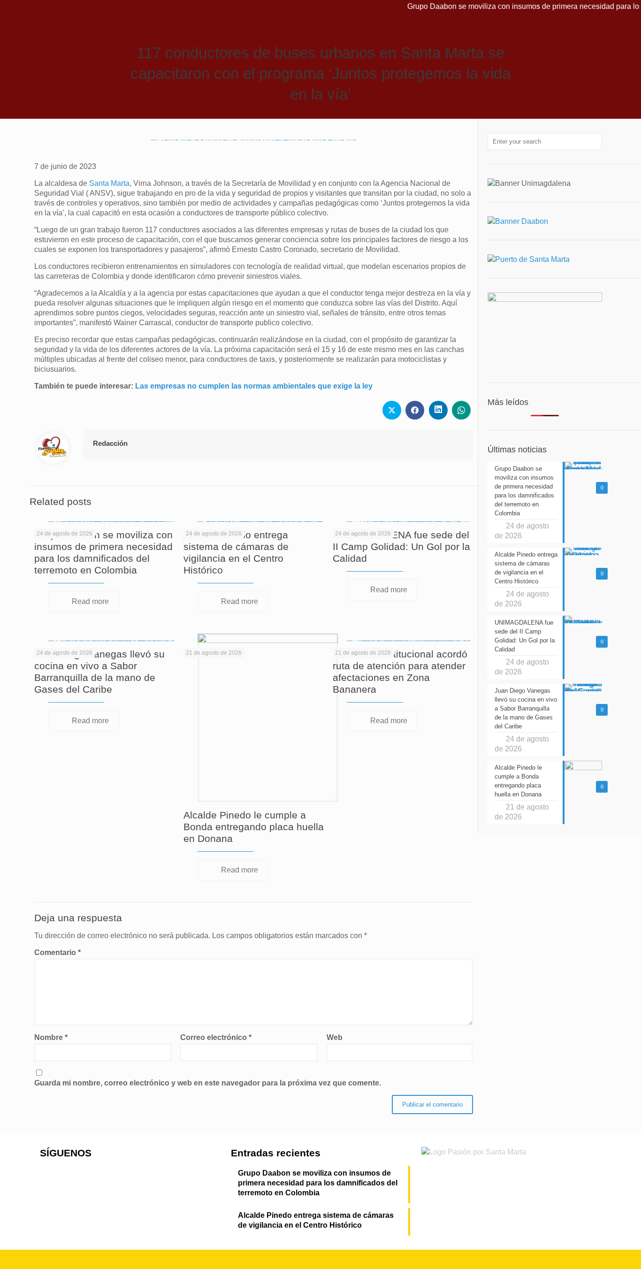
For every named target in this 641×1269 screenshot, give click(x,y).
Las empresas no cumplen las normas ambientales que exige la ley (254, 386)
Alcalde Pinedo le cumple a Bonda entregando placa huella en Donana (253, 827)
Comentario (57, 952)
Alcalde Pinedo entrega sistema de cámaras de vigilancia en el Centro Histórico (316, 1220)
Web (335, 1037)
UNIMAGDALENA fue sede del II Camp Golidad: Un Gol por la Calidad (401, 546)
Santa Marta (109, 183)
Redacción (110, 443)
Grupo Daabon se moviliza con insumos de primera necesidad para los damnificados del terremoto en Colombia (317, 1183)
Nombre (51, 1037)
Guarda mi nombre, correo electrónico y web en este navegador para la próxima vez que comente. (207, 1083)
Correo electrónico (216, 1037)
